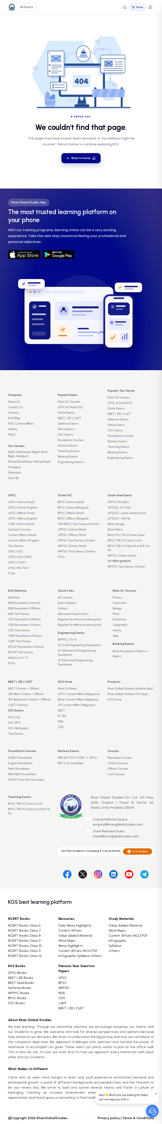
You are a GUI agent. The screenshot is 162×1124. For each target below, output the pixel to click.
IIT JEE (62, 716)
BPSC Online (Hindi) (71, 502)
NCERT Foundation (20, 758)
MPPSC (64, 988)
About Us (14, 401)
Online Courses (118, 763)
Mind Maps (67, 941)
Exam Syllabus (67, 603)
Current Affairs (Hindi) (22, 535)
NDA (60, 721)
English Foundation (20, 763)
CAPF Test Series (19, 641)
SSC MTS (14, 723)
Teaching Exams (69, 451)
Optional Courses (19, 529)
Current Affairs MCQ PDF (77, 951)
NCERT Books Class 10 (25, 946)
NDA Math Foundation (22, 774)
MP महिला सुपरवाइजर (119, 561)
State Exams (66, 412)
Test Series (15, 546)
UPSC (62, 978)
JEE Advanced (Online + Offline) (29, 699)
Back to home (81, 158)
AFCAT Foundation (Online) (26, 647)
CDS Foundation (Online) (24, 625)
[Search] (124, 7)
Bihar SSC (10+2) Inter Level (126, 535)
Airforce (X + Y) (18, 658)
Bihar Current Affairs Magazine (78, 699)
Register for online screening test (79, 619)
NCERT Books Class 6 (24, 925)
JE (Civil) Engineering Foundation (79, 645)
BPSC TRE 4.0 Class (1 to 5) (125, 540)
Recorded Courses (120, 758)
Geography (120, 625)
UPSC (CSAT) (17, 562)
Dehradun (14, 472)
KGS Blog (14, 418)
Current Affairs (70, 930)
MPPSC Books (19, 993)
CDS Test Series (19, 630)
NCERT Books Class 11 (24, 951)
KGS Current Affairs (21, 423)
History (117, 630)
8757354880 (140, 851)
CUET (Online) (18, 705)
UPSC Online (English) (23, 507)
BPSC (62, 983)
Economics (120, 619)
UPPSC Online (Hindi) (72, 529)
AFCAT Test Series (20, 652)
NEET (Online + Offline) (23, 688)
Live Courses (116, 774)
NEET (61, 710)
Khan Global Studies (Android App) (130, 688)
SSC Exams (65, 434)
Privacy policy (109, 1118)
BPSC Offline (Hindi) (71, 513)
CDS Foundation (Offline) (24, 619)
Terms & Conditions (138, 1118)
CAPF (62, 1003)
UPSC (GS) (15, 551)
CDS (61, 727)
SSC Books (16, 1003)
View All (13, 478)
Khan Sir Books (67, 688)
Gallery (13, 429)
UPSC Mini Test (18, 568)
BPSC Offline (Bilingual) (73, 518)
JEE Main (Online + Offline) (26, 694)
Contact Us (15, 407)
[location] (88, 797)
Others (114, 951)
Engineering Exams (70, 462)
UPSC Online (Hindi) (21, 502)
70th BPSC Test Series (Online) (78, 524)
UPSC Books (17, 973)
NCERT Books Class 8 (24, 936)
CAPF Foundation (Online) (25, 636)
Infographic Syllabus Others (80, 956)
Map (115, 636)
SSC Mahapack (18, 728)
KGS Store (115, 699)
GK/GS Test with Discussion (26, 779)
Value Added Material (75, 936)
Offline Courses (118, 768)
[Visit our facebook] (67, 873)
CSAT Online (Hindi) (21, 524)
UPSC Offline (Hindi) (21, 513)
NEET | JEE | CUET (69, 418)
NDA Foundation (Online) (24, 603)
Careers (13, 412)
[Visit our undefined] (82, 873)
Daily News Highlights (74, 925)
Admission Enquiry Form (73, 614)
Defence (14, 597)
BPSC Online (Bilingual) (73, 507)
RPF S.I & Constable (70, 763)
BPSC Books (17, 998)
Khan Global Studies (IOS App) (128, 694)
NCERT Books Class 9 (24, 941)
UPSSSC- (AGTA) (119, 518)
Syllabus (115, 946)
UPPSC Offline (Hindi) (72, 535)
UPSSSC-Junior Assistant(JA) (127, 513)
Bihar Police (115, 529)
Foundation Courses (71, 440)
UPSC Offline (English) (23, 518)
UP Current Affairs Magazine (76, 705)
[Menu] (150, 7)
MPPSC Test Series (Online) (76, 551)
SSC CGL (14, 717)
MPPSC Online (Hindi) (72, 546)
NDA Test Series (18, 614)
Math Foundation (19, 768)
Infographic (117, 941)
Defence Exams (68, 423)
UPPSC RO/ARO (118, 502)
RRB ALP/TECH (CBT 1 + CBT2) (77, 758)
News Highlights (70, 946)
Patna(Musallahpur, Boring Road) (29, 461)
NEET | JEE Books (20, 978)
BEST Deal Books (21, 983)
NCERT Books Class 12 (25, 956)
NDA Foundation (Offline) (24, 608)
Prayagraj (14, 467)
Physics (117, 597)
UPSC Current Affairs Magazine (78, 694)
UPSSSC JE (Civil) (119, 507)
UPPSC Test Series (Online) (76, 540)
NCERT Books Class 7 (24, 930)
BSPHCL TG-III (67, 639)
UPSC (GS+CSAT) (20, 557)
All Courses (65, 597)
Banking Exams (68, 456)
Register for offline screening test (79, 625)
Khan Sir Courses (69, 401)
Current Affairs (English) (23, 540)
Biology (117, 608)
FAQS (11, 434)
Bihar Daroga (116, 524)
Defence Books (19, 988)
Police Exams (66, 429)
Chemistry (120, 603)
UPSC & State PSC (70, 407)
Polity (116, 614)
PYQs (11, 573)
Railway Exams (67, 445)
